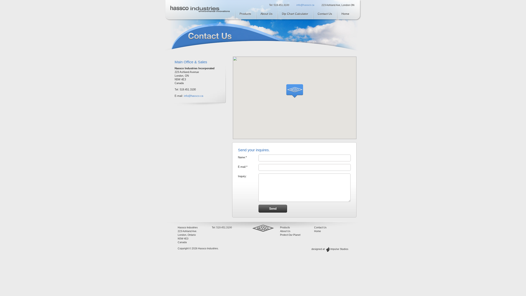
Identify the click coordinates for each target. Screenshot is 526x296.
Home (345, 13)
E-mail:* (242, 166)
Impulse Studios (339, 249)
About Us (266, 13)
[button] (294, 91)
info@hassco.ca (305, 5)
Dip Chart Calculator (295, 13)
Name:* (242, 157)
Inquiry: (242, 176)
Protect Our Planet (290, 235)
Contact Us (325, 13)
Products (245, 13)
